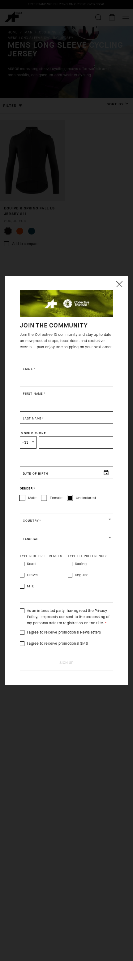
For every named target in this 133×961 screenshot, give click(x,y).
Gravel (32, 575)
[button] (66, 520)
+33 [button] (25, 442)
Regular (81, 575)
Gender (27, 488)
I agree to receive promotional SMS (57, 643)
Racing (81, 563)
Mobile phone (33, 433)
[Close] (119, 284)
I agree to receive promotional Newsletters (64, 632)
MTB (31, 586)
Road (31, 563)
